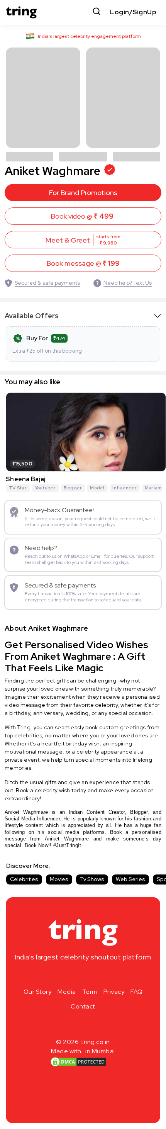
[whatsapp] (108, 975)
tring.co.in (95, 1042)
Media (67, 992)
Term (89, 992)
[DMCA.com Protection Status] (78, 1062)
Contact (83, 1006)
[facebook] (70, 975)
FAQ (136, 992)
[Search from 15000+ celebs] (96, 12)
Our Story (38, 992)
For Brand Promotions (83, 192)
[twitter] (83, 975)
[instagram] (58, 975)
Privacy (114, 992)
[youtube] (95, 975)
